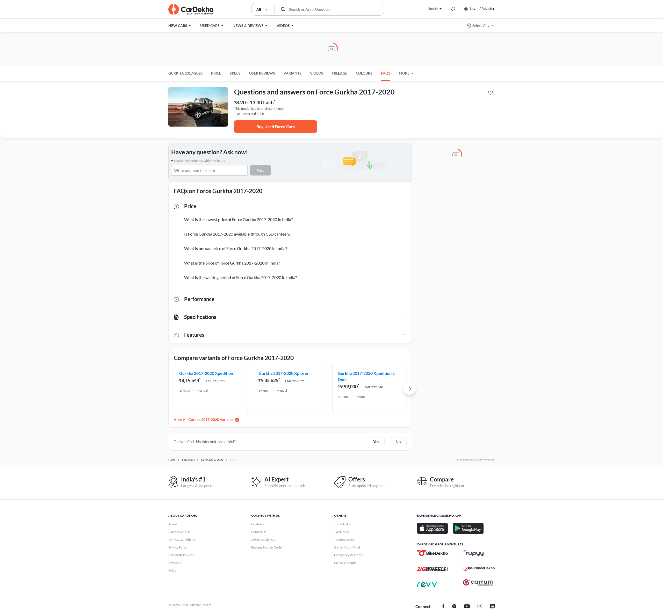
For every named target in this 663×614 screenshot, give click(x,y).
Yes (376, 441)
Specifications (200, 317)
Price (190, 206)
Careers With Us (179, 532)
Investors (174, 563)
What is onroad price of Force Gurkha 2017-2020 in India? (235, 248)
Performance (199, 299)
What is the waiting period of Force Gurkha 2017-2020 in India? (240, 277)
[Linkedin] (492, 607)
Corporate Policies (180, 555)
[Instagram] (480, 607)
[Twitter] (454, 607)
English (433, 8)
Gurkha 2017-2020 (185, 73)
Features (194, 335)
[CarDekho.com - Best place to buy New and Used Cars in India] (190, 9)
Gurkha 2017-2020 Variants (210, 419)
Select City (480, 25)
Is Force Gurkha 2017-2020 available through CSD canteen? (237, 233)
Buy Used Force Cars (275, 126)
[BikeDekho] (432, 553)
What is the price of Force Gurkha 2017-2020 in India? (232, 262)
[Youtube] (467, 607)
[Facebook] (443, 607)
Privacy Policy (177, 547)
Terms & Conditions (181, 540)
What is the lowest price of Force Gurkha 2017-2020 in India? (238, 219)
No (398, 441)
